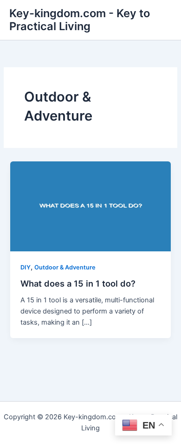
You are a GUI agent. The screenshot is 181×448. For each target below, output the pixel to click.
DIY (25, 267)
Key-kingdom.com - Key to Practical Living (79, 19)
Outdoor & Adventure (65, 267)
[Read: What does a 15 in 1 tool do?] (90, 206)
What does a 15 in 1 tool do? (78, 283)
